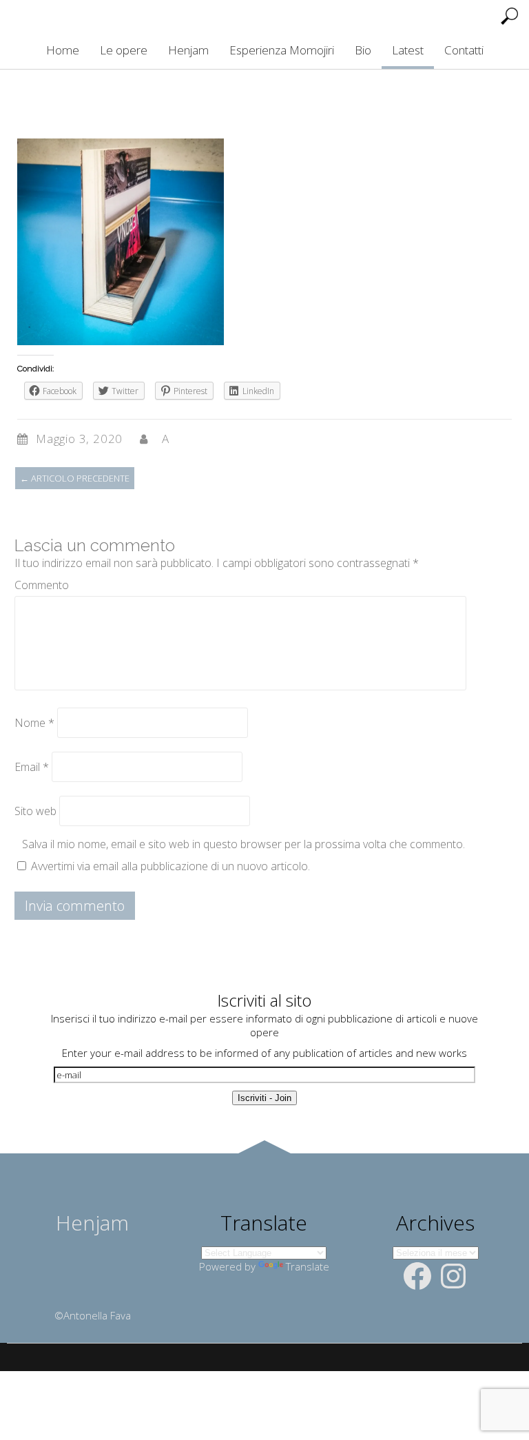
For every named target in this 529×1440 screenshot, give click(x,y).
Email (31, 766)
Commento (41, 585)
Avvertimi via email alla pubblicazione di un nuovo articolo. (170, 866)
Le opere (123, 50)
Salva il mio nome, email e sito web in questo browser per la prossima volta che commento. (243, 844)
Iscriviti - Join (264, 1098)
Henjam (188, 50)
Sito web (35, 811)
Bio (363, 50)
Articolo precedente (74, 478)
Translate (307, 1266)
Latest (408, 50)
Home (62, 50)
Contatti (464, 50)
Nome (34, 722)
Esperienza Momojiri (281, 50)
